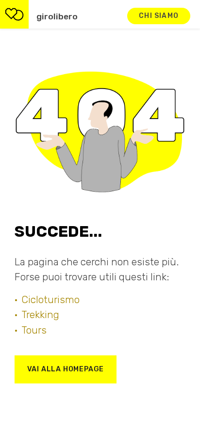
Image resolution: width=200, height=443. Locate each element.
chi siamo (159, 16)
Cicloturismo (50, 300)
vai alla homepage (65, 369)
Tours (34, 330)
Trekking (40, 315)
